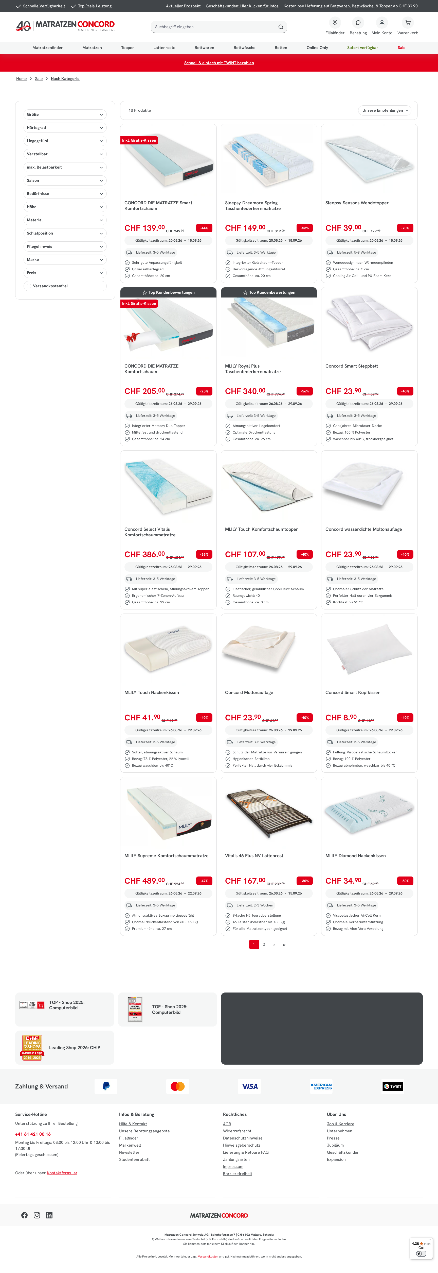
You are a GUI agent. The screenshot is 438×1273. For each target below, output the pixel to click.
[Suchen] (281, 27)
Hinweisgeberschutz (241, 1145)
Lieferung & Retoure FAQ (246, 1152)
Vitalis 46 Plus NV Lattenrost (254, 855)
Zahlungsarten (236, 1159)
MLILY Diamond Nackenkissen (355, 855)
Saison (33, 180)
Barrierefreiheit (237, 1173)
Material (35, 220)
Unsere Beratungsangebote (144, 1131)
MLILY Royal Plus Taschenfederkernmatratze (253, 368)
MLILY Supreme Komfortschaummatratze (166, 855)
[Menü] (430, 1240)
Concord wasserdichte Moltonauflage (363, 529)
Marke (33, 259)
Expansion (336, 1159)
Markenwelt (130, 1145)
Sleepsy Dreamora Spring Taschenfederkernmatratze (253, 205)
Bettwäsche (363, 6)
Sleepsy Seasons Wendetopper (357, 203)
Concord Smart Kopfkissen (352, 692)
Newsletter (129, 1152)
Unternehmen (339, 1131)
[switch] (421, 1254)
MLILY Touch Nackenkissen (151, 692)
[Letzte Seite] (284, 944)
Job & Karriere (340, 1124)
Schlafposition (40, 233)
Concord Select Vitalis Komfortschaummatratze (150, 532)
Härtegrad (36, 127)
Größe (33, 114)
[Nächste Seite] (274, 944)
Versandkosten (208, 1256)
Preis (31, 272)
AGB (227, 1124)
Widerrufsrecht (237, 1131)
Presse (333, 1138)
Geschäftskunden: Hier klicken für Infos (242, 6)
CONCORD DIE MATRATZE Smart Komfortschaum (158, 205)
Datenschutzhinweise (243, 1138)
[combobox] (213, 27)
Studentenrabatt (134, 1159)
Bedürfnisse (38, 193)
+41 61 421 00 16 (33, 1134)
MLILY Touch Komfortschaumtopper (261, 529)
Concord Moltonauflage (249, 692)
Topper (386, 6)
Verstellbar (37, 154)
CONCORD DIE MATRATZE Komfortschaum (151, 368)
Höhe (31, 206)
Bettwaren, (340, 6)
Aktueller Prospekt (183, 6)
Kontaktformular (62, 1173)
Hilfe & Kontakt (133, 1124)
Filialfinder (128, 1138)
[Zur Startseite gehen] (66, 27)
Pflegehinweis (39, 246)
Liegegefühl (37, 140)
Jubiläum (335, 1145)
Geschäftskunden (343, 1152)
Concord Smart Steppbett (351, 366)
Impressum (233, 1166)
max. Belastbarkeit (44, 167)
